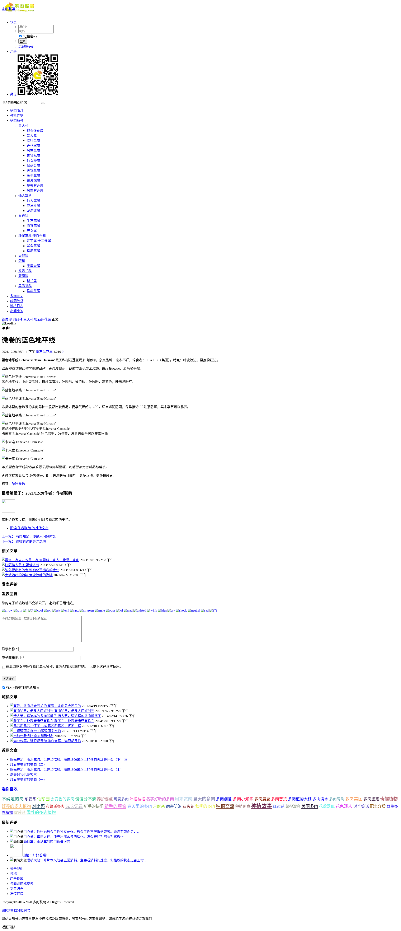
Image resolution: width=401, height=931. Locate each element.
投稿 (13, 873)
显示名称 (10, 649)
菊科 (21, 261)
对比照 (38, 806)
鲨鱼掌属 (33, 246)
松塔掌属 (33, 251)
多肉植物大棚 (300, 799)
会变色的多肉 (62, 799)
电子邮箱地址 (13, 657)
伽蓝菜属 (33, 165)
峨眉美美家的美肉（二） (28, 764)
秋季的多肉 (205, 806)
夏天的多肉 (204, 798)
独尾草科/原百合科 (32, 236)
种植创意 (242, 806)
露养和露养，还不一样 (64, 726)
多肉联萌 (8, 9)
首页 (5, 319)
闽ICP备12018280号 (16, 910)
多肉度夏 (262, 799)
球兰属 (32, 281)
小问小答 (16, 311)
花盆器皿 (327, 806)
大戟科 (23, 256)
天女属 (32, 231)
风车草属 (33, 150)
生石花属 (33, 221)
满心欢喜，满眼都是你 (64, 741)
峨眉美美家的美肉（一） (28, 779)
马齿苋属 (33, 291)
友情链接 (16, 893)
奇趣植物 (389, 798)
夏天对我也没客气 (23, 774)
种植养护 (16, 115)
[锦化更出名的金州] (17, 570)
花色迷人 (344, 806)
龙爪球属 (33, 210)
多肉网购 (336, 799)
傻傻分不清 (85, 799)
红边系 (279, 806)
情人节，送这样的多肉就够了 (79, 716)
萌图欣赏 (16, 301)
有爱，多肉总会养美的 (64, 706)
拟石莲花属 (35, 130)
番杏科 (23, 215)
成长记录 (74, 806)
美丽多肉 (309, 806)
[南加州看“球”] (22, 736)
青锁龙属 (33, 155)
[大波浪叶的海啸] (15, 575)
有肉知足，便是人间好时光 (29, 536)
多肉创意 (224, 799)
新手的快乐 (94, 806)
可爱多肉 (121, 799)
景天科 (23, 125)
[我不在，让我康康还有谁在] (32, 721)
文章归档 (16, 888)
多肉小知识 (243, 799)
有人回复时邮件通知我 (22, 687)
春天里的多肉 (139, 806)
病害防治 (174, 806)
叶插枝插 (137, 799)
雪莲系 (20, 812)
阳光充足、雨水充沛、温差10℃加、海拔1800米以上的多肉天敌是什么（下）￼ (68, 759)
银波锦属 (33, 180)
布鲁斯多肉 (55, 806)
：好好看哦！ (36, 855)
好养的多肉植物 (16, 806)
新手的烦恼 (115, 806)
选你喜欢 (10, 789)
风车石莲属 (35, 190)
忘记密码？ (26, 46)
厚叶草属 (33, 140)
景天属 (32, 135)
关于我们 (16, 868)
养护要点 (105, 799)
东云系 (30, 799)
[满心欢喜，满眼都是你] (29, 741)
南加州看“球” (43, 736)
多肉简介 (16, 110)
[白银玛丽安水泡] (24, 731)
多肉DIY (16, 296)
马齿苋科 (25, 286)
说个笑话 (361, 806)
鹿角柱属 (33, 205)
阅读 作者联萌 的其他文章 (29, 528)
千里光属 (33, 266)
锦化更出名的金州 (46, 570)
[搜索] (42, 103)
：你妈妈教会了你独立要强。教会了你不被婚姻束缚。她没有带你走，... (81, 831)
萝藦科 (23, 276)
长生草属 (33, 175)
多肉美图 (354, 798)
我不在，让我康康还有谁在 (74, 721)
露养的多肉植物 (41, 812)
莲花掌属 (33, 145)
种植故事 (261, 806)
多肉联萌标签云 (21, 883)
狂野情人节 (31, 565)
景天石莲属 (35, 185)
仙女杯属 (33, 160)
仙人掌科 (25, 195)
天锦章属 (33, 170)
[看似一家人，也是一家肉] (22, 560)
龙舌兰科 (25, 271)
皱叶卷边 (18, 484)
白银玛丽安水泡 (49, 731)
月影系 (159, 806)
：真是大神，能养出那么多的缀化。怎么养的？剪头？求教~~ (73, 836)
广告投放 (16, 878)
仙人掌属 (33, 200)
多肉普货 (279, 799)
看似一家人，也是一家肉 (61, 560)
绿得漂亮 (293, 806)
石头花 (188, 806)
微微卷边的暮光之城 (24, 541)
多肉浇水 (320, 799)
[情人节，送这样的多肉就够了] (34, 716)
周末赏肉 (183, 799)
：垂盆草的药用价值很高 (46, 841)
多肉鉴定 (371, 799)
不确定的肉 (13, 799)
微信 (13, 94)
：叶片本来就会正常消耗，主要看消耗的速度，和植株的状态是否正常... (86, 860)
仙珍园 (43, 799)
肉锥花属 (33, 226)
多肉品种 (16, 120)
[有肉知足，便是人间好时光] (32, 711)
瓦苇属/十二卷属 (39, 241)
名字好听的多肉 (160, 799)
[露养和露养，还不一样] (29, 726)
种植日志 (16, 306)
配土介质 (378, 806)
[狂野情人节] (12, 565)
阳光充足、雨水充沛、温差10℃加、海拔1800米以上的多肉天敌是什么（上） (67, 769)
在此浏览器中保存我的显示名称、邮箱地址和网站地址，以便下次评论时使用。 (64, 666)
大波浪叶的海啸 (41, 575)
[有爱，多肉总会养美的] (29, 706)
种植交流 (225, 806)
